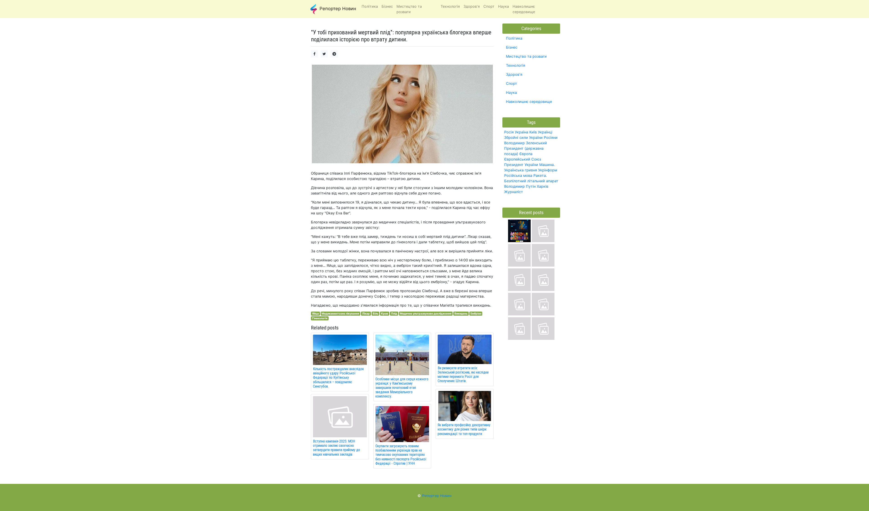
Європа (525, 153)
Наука (511, 92)
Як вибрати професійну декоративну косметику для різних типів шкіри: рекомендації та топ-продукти (464, 429)
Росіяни (551, 137)
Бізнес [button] (387, 6)
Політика (514, 38)
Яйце (315, 313)
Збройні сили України (523, 137)
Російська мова (518, 175)
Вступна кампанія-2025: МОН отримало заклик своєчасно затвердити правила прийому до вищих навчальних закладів (336, 448)
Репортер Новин (337, 8)
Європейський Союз (522, 159)
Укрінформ (547, 170)
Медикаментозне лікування (340, 313)
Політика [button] (370, 6)
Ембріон (475, 313)
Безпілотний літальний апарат (531, 181)
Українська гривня (520, 170)
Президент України (521, 164)
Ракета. (540, 175)
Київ (533, 132)
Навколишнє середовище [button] (524, 9)
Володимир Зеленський (525, 143)
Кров (384, 313)
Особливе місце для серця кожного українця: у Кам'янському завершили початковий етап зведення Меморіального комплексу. (401, 388)
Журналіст (513, 191)
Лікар (366, 313)
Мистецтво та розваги (526, 56)
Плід (394, 313)
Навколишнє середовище (529, 101)
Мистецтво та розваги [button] (409, 9)
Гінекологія (319, 318)
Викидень (461, 313)
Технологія (515, 65)
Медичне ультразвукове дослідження (425, 313)
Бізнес (511, 47)
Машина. (547, 164)
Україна (521, 132)
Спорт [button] (488, 6)
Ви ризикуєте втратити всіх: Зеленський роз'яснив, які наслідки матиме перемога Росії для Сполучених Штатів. (463, 374)
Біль (375, 313)
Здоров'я (514, 74)
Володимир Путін (520, 186)
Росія (509, 132)
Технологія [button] (450, 6)
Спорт (511, 83)
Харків (542, 186)
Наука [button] (503, 6)
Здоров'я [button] (471, 6)
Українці (545, 132)
